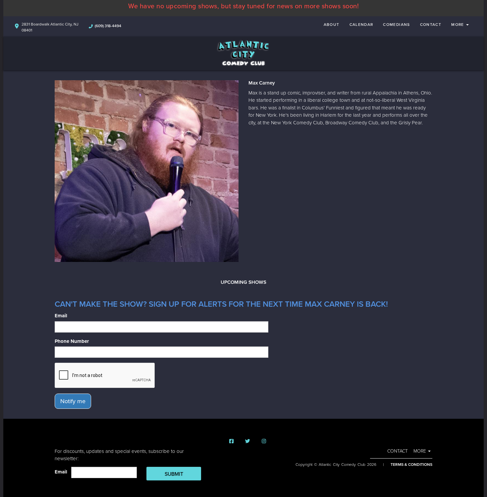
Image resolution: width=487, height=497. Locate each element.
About (332, 24)
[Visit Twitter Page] (248, 441)
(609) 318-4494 (108, 26)
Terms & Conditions (411, 464)
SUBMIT (174, 474)
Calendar (361, 24)
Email (61, 316)
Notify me (72, 401)
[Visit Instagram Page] (264, 441)
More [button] (458, 24)
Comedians (396, 24)
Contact (431, 24)
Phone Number (72, 341)
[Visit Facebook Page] (231, 441)
